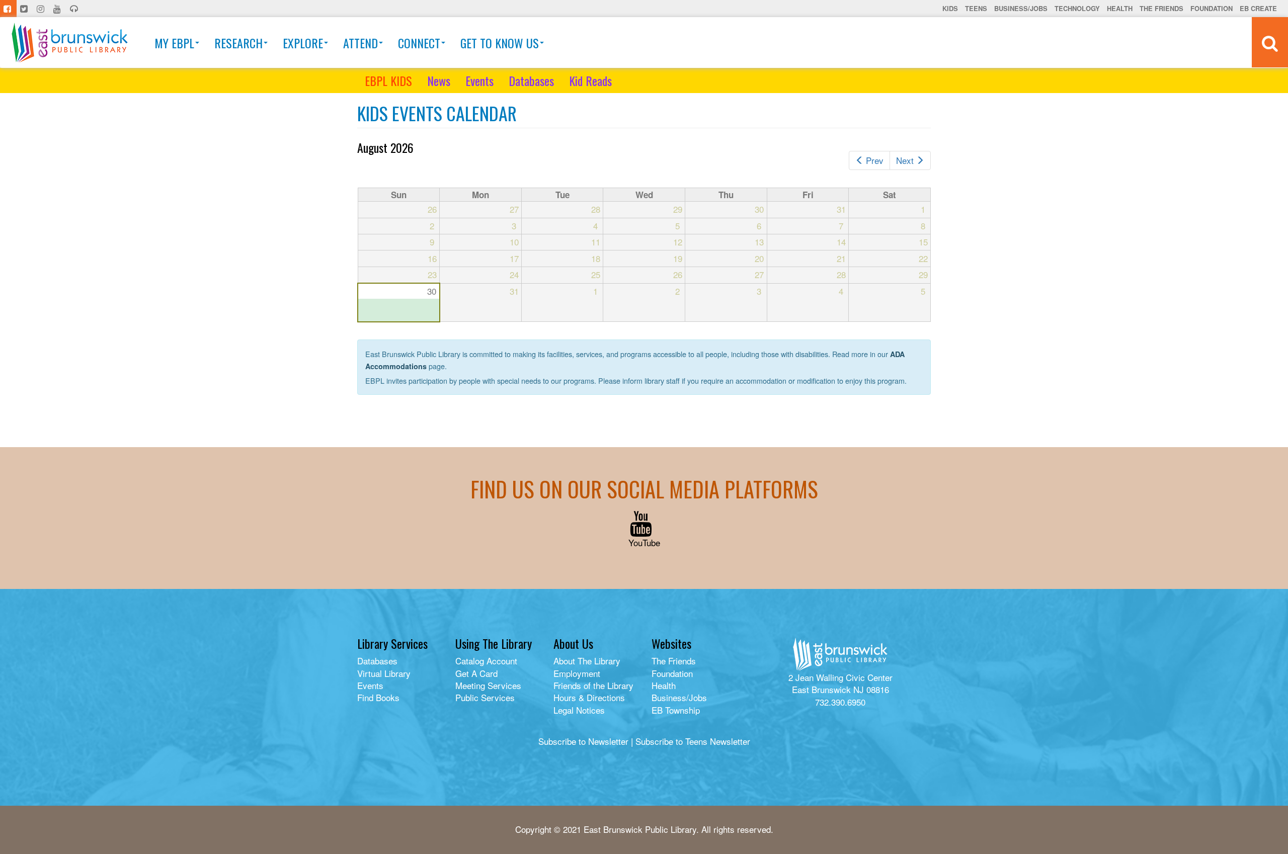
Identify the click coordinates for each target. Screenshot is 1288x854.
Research (238, 43)
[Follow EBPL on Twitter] (25, 8)
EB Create (1258, 8)
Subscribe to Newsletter (583, 741)
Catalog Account (486, 660)
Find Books (378, 697)
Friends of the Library (593, 685)
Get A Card (476, 673)
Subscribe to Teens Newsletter (692, 741)
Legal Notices (579, 710)
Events (479, 80)
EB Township (676, 710)
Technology (1077, 8)
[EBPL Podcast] (75, 8)
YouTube (644, 542)
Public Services (485, 697)
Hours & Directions (589, 697)
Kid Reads (590, 80)
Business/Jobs (1021, 8)
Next (905, 160)
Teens (976, 8)
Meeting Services (488, 685)
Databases (531, 80)
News (438, 80)
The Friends (1161, 8)
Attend (360, 43)
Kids (950, 8)
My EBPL (174, 43)
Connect (419, 43)
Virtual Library (384, 673)
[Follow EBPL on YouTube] (58, 8)
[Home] (69, 42)
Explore (303, 43)
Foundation (1211, 8)
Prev (874, 160)
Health (1120, 8)
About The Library (586, 660)
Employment (576, 673)
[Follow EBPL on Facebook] (8, 8)
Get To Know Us (499, 43)
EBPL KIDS (388, 80)
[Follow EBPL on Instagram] (41, 8)
